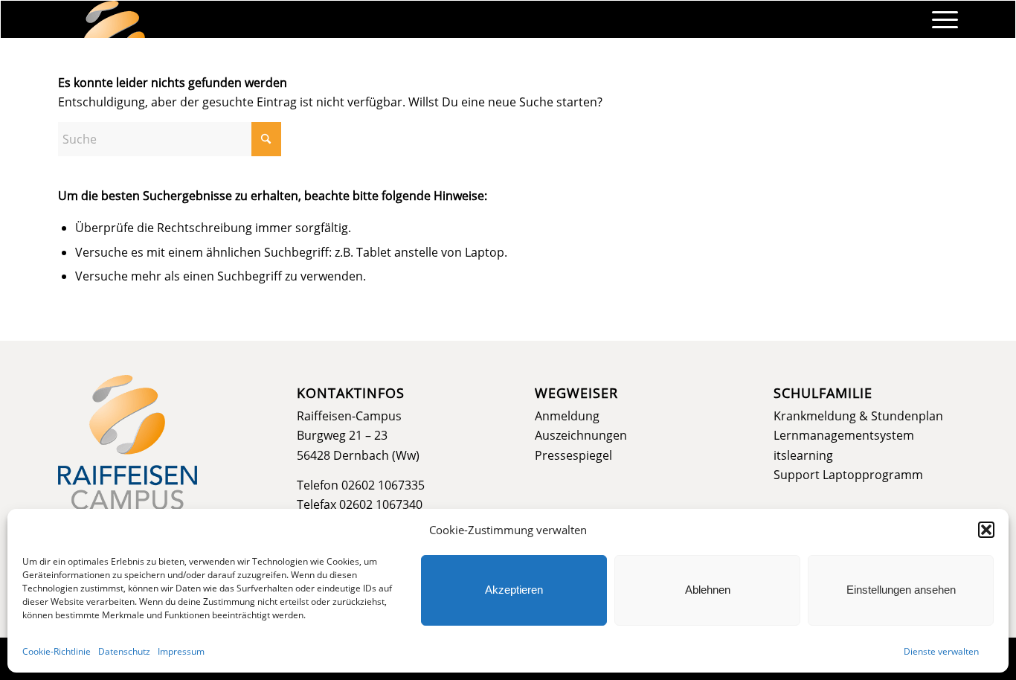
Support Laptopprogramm (848, 474)
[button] (986, 529)
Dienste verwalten (941, 651)
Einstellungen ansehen (901, 589)
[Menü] (940, 19)
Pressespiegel (573, 455)
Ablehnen (707, 589)
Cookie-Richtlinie (56, 651)
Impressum (181, 651)
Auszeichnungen (581, 435)
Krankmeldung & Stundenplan (858, 416)
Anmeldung (567, 416)
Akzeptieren (514, 589)
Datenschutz (124, 651)
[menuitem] (940, 19)
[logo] (114, 19)
